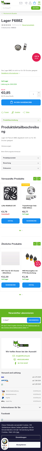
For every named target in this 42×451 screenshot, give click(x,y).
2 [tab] (22, 230)
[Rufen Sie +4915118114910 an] (26, 3)
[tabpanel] (10, 205)
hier (17, 432)
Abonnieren (34, 320)
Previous (35, 178)
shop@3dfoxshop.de (23, 356)
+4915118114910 (23, 359)
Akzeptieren (21, 445)
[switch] (5, 448)
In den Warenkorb (23, 102)
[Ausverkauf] (31, 193)
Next (39, 178)
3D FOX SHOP (23, 363)
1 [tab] (20, 230)
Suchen (36, 8)
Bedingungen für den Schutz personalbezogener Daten (20, 327)
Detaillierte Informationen (9, 73)
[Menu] (39, 3)
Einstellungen (21, 437)
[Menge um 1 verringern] (39, 95)
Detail (10, 221)
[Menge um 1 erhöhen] (39, 92)
